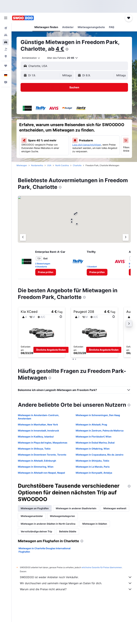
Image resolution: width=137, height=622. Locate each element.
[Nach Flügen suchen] (5, 28)
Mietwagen (22, 165)
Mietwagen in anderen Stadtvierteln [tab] (76, 508)
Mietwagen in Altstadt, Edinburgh (37, 460)
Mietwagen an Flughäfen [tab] (35, 508)
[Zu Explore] (5, 56)
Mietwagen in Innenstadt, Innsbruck (38, 430)
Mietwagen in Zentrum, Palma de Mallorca (99, 430)
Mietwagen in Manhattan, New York (38, 424)
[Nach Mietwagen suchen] (5, 42)
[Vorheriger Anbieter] (23, 237)
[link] (45, 272)
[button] (5, 18)
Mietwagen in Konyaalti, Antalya (94, 472)
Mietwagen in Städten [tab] (94, 523)
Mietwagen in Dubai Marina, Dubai (95, 442)
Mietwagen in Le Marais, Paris (93, 466)
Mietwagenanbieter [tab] (32, 516)
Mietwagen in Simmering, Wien (35, 466)
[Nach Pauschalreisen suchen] (5, 49)
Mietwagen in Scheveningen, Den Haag (98, 415)
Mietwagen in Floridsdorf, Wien (93, 436)
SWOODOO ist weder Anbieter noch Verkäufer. (49, 577)
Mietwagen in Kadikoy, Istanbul (36, 436)
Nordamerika (37, 165)
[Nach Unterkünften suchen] (5, 35)
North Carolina (62, 165)
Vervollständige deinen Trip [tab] (36, 531)
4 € (60, 49)
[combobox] (31, 58)
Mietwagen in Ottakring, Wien (93, 448)
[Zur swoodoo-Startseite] (23, 18)
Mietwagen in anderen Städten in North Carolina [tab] (48, 523)
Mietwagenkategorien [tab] (62, 516)
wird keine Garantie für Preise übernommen (102, 567)
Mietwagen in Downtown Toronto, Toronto (42, 454)
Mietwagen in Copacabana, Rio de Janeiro (99, 454)
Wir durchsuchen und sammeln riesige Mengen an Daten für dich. (61, 583)
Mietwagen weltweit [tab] (114, 508)
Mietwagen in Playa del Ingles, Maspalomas (42, 442)
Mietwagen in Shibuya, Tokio (34, 448)
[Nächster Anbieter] (126, 237)
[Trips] (5, 65)
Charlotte (77, 165)
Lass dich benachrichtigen (86, 144)
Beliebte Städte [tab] (67, 531)
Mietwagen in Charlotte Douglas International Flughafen (45, 550)
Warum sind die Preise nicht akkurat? (43, 589)
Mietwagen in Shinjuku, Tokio (92, 460)
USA (49, 165)
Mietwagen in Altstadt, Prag (91, 424)
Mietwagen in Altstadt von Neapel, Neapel (41, 472)
